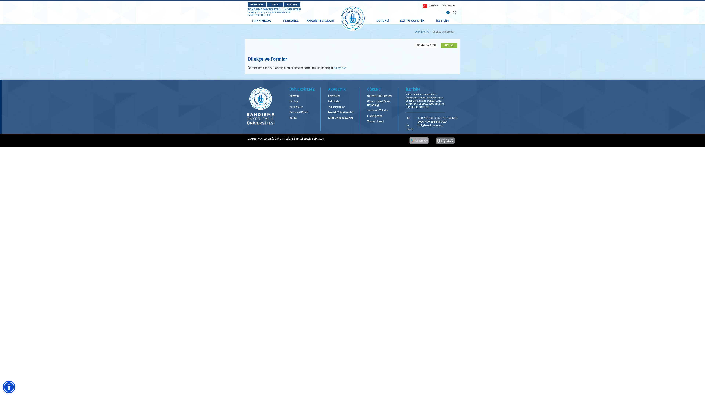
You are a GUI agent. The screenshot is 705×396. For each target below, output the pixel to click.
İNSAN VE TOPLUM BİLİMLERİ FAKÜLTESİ (269, 12)
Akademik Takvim (377, 110)
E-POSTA (292, 4)
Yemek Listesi (375, 121)
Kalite (293, 118)
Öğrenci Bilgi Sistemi (379, 96)
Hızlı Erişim (256, 4)
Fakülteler (334, 101)
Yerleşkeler (296, 107)
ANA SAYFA (422, 31)
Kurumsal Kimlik (299, 112)
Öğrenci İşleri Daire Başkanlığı (378, 103)
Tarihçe (294, 101)
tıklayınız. (340, 67)
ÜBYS (275, 4)
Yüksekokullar (336, 107)
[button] (9, 387)
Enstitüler (334, 96)
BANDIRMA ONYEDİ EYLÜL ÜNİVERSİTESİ (274, 9)
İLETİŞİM (442, 20)
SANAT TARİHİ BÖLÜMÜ (259, 15)
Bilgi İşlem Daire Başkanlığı (302, 138)
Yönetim (294, 96)
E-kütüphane (374, 116)
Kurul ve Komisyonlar (340, 118)
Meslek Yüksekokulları (341, 112)
